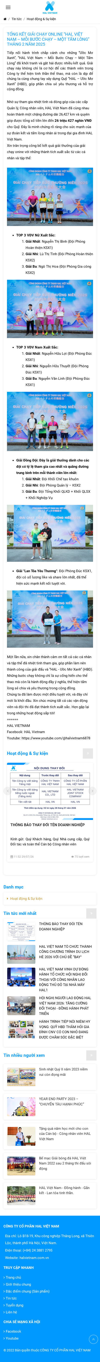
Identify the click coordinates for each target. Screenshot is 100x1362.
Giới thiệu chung (18, 1284)
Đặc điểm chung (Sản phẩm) (28, 1291)
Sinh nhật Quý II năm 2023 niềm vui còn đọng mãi (63, 1072)
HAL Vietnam (34, 732)
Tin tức (11, 1298)
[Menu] (8, 7)
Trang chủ (13, 1277)
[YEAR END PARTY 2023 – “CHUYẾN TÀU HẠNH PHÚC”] (21, 1106)
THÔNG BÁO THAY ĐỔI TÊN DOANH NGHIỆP (47, 825)
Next (92, 791)
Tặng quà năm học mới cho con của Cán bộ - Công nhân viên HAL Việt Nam (65, 1134)
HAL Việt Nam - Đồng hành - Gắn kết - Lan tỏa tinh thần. (64, 1190)
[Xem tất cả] (88, 753)
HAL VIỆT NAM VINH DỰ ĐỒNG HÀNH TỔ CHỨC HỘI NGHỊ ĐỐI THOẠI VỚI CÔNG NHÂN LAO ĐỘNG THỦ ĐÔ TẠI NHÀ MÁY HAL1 (63, 979)
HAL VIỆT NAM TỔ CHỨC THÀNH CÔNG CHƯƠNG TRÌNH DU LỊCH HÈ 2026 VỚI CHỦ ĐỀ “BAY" (65, 952)
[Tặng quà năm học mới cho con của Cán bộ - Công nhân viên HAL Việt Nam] (21, 1136)
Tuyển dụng (14, 1305)
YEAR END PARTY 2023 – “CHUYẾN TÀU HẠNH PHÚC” (61, 1101)
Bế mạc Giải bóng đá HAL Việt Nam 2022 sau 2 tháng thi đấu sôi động (65, 1163)
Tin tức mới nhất (19, 913)
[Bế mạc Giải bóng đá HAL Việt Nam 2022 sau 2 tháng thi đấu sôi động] (21, 1166)
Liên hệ (11, 1312)
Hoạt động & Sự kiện (27, 753)
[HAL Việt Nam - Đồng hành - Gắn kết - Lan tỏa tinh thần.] (21, 1195)
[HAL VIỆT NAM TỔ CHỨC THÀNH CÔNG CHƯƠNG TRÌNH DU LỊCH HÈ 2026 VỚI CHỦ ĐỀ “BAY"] (21, 954)
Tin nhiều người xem (24, 1055)
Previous (7, 791)
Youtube (12, 1338)
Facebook (13, 1331)
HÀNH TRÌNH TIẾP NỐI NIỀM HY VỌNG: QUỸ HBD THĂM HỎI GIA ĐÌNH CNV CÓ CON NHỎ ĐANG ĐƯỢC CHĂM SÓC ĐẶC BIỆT (64, 1029)
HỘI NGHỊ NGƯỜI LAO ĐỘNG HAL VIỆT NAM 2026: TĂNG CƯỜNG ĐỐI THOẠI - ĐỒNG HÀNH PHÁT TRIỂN (65, 1006)
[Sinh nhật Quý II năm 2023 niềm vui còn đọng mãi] (21, 1077)
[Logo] (50, 7)
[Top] (93, 1339)
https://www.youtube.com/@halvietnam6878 (56, 738)
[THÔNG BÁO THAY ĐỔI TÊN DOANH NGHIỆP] (50, 791)
